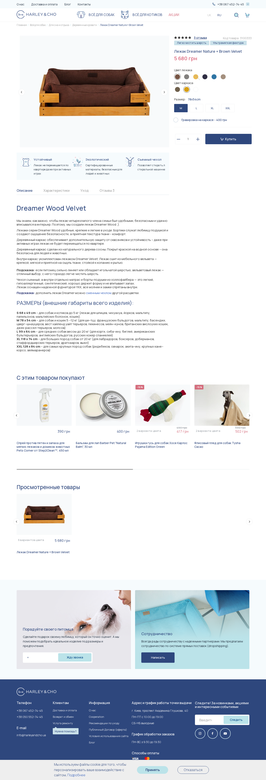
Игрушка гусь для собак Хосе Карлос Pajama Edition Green (161, 445)
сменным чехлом (98, 293)
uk (209, 15)
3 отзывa (200, 38)
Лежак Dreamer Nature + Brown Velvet (121, 25)
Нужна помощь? (65, 731)
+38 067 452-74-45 (30, 711)
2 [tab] (191, 469)
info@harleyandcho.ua (31, 735)
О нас (20, 4)
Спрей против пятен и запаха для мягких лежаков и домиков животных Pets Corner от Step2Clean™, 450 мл (43, 446)
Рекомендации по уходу (104, 723)
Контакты (84, 4)
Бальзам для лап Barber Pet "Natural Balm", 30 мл (101, 445)
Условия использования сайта (108, 736)
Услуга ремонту (63, 723)
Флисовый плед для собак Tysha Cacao (217, 445)
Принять (152, 770)
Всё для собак (38, 25)
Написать (158, 657)
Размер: (187, 99)
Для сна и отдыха (59, 25)
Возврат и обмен (63, 717)
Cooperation (96, 717)
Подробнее (76, 775)
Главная (22, 25)
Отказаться (193, 770)
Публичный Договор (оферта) (108, 729)
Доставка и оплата (44, 4)
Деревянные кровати (84, 25)
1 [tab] (75, 469)
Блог (67, 4)
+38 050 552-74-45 (30, 717)
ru (219, 15)
